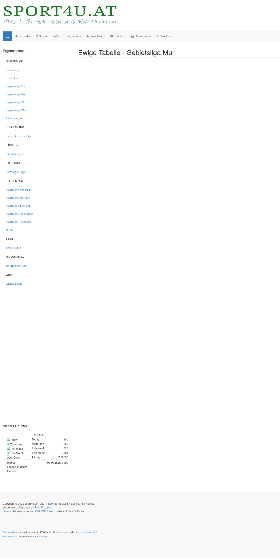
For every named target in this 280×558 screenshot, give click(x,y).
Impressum (74, 36)
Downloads (166, 36)
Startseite (24, 36)
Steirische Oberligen (18, 198)
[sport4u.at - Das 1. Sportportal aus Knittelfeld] (60, 15)
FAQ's (56, 36)
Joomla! (7, 511)
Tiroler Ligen (13, 248)
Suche (43, 36)
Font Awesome (10, 536)
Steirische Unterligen (18, 206)
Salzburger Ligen (16, 172)
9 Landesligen (14, 118)
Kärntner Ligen (15, 154)
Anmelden (141, 36)
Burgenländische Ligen (19, 136)
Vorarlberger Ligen (17, 265)
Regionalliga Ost (16, 86)
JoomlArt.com (42, 507)
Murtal (9, 230)
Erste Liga (12, 78)
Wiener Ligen (14, 283)
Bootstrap (8, 532)
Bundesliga (12, 70)
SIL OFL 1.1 (45, 536)
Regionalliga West (16, 110)
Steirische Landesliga (18, 190)
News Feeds (97, 36)
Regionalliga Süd (16, 102)
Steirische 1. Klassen (18, 222)
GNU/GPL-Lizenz (45, 511)
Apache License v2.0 (86, 532)
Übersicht (119, 36)
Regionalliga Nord (16, 94)
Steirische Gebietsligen (19, 214)
